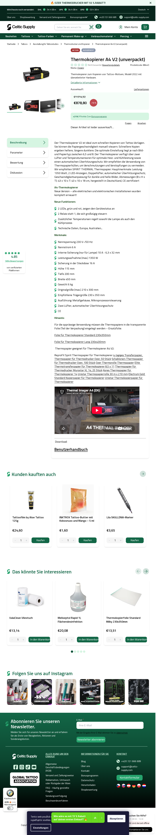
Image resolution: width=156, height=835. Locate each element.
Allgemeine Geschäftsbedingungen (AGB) (57, 767)
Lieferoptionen (141, 89)
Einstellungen (40, 828)
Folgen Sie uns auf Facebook (15, 767)
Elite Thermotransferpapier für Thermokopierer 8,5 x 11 (97, 364)
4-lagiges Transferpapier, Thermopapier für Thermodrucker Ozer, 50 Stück (98, 357)
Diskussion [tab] (16, 173)
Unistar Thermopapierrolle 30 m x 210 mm (103, 374)
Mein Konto (131, 27)
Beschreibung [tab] (18, 142)
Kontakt (85, 770)
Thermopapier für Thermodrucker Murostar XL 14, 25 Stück (95, 368)
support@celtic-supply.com (129, 768)
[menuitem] (11, 36)
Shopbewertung (27, 17)
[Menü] (15, 789)
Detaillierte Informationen (84, 82)
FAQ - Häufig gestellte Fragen (57, 789)
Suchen (99, 26)
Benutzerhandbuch (71, 449)
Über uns (11, 17)
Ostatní (80, 67)
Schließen (93, 123)
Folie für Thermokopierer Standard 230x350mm (82, 335)
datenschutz (122, 732)
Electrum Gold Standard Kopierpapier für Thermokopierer (99, 376)
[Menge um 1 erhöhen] (23, 639)
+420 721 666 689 (131, 761)
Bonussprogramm (78, 17)
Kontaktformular (129, 777)
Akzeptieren (116, 818)
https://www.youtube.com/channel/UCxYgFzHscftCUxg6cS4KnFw (34, 767)
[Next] (146, 571)
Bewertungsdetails (111, 65)
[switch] (10, 808)
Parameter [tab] (16, 152)
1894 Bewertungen (14, 260)
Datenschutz (87, 780)
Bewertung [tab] (16, 162)
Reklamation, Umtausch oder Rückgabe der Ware (58, 781)
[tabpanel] (29, 612)
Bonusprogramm (99, 116)
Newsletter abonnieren (91, 739)
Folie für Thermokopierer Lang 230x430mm (80, 342)
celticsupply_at (22, 767)
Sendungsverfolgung (56, 796)
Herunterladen (88, 785)
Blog (83, 761)
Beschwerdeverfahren (57, 800)
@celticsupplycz (28, 767)
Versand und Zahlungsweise (52, 17)
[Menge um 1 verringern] (12, 639)
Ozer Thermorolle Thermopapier (115, 363)
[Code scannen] (91, 27)
